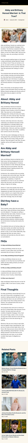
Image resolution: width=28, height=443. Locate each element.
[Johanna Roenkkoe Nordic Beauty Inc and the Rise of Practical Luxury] (14, 404)
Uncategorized (21, 19)
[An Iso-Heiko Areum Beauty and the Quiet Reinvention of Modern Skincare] (14, 426)
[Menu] (25, 2)
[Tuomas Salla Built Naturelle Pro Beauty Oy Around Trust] (14, 381)
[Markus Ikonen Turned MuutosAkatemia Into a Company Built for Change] (14, 359)
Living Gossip (5, 2)
